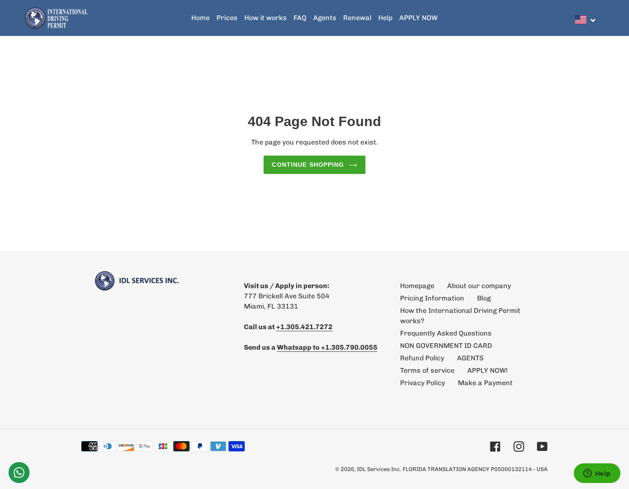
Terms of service (427, 370)
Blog (484, 298)
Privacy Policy (422, 383)
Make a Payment (485, 383)
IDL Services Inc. (379, 469)
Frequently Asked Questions (446, 333)
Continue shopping (308, 164)
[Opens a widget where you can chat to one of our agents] (596, 474)
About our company (479, 286)
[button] (585, 19)
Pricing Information (432, 298)
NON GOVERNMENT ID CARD (446, 346)
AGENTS (470, 358)
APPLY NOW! (487, 370)
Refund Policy (422, 358)
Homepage (417, 286)
